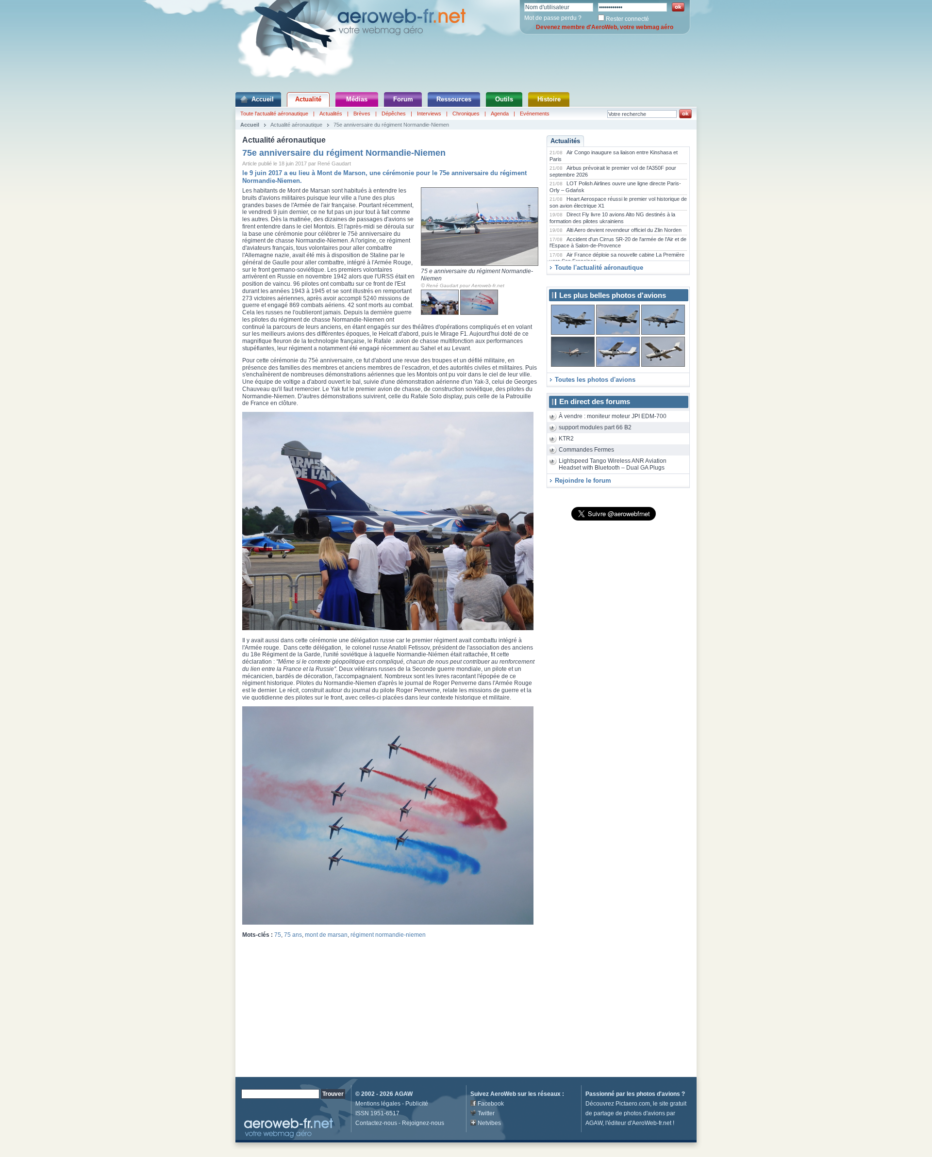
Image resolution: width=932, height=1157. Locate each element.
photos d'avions (658, 1094)
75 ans (293, 934)
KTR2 (566, 438)
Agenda (500, 113)
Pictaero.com (633, 1103)
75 (277, 934)
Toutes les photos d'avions (595, 379)
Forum (403, 99)
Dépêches (394, 113)
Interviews (429, 113)
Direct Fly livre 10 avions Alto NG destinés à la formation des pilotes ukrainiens (612, 218)
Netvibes (489, 1123)
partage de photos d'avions (629, 1113)
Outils (504, 99)
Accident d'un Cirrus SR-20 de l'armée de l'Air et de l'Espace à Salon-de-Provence (617, 242)
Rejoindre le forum (583, 480)
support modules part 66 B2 (595, 427)
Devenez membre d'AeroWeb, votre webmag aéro (604, 27)
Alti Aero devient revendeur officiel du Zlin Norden (624, 230)
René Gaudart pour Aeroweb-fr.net (465, 285)
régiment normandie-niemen (388, 934)
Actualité (308, 99)
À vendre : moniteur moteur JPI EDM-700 (612, 416)
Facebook (491, 1103)
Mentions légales (377, 1103)
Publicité (416, 1103)
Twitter (486, 1113)
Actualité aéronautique (296, 125)
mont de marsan (326, 934)
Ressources (453, 99)
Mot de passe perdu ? (553, 18)
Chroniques (466, 113)
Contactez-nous (376, 1123)
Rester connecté (627, 19)
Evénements (534, 113)
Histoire (549, 99)
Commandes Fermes (586, 449)
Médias (356, 99)
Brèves (361, 113)
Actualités (330, 113)
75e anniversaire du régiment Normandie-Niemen (391, 125)
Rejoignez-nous (423, 1123)
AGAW (404, 1094)
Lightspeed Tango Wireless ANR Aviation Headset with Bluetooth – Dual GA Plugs (612, 464)
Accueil (262, 99)
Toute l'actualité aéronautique (274, 113)
